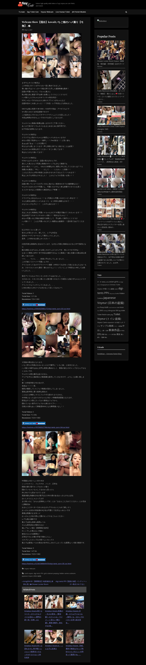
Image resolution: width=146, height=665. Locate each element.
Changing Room (104, 285)
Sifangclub (111, 310)
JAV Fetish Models (79, 12)
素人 (122, 334)
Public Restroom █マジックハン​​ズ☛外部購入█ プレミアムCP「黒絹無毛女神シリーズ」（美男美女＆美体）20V (111, 159)
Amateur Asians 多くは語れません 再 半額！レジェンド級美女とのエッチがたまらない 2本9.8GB (33, 651)
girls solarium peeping (51, 573)
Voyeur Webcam (47, 12)
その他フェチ (118, 322)
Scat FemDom (112, 307)
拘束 (103, 334)
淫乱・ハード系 (109, 334)
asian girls (113, 281)
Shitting (105, 310)
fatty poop (112, 293)
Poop (102, 307)
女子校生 (122, 330)
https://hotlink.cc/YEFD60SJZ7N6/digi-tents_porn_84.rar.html (45, 427)
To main (22, 12)
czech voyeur (28, 573)
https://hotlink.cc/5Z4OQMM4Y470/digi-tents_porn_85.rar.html (46, 563)
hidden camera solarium (67, 573)
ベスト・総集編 (118, 326)
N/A (98, 307)
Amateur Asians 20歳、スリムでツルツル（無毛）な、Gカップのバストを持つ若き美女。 (75, 617)
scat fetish (120, 307)
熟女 (115, 334)
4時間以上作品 (105, 282)
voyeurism (110, 322)
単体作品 (114, 330)
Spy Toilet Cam (33, 12)
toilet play (110, 315)
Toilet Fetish (101, 314)
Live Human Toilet (63, 12)
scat (106, 307)
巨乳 (99, 334)
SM (117, 310)
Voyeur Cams (102, 322)
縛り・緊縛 (100, 337)
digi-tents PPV (38, 573)
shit (101, 310)
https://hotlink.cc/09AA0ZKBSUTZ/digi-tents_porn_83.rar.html (46, 309)
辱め (106, 337)
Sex (98, 310)
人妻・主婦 (105, 330)
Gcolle (117, 293)
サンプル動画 (107, 325)
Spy (119, 310)
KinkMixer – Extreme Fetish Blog (109, 354)
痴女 (118, 334)
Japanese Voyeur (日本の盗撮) (31, 576)
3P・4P (99, 282)
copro (116, 289)
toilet (123, 310)
